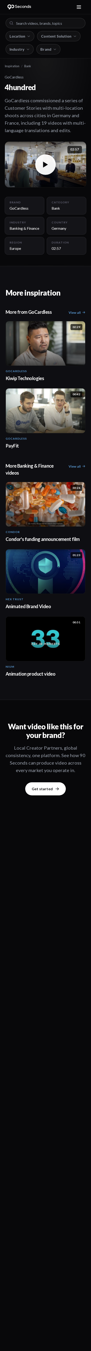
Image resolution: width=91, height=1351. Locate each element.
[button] (45, 164)
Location (17, 36)
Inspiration (12, 66)
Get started (42, 789)
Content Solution (56, 36)
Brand (45, 49)
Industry (17, 49)
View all (75, 312)
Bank (27, 66)
